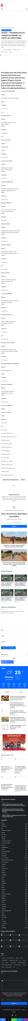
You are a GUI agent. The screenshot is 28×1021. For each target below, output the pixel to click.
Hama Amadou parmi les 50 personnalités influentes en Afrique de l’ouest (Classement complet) (17, 705)
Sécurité (4, 904)
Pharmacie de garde (10, 27)
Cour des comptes (6, 843)
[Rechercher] (26, 9)
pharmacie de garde (21, 962)
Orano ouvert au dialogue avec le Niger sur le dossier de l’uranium (6, 769)
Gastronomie (4, 868)
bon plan (3, 957)
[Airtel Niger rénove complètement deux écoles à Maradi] (23, 948)
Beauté (3, 832)
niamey (24, 960)
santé (23, 479)
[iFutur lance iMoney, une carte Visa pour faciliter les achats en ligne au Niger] (5, 936)
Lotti (3, 879)
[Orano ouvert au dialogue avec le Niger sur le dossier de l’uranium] (7, 761)
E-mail (3, 635)
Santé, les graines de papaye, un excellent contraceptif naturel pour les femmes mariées (18, 698)
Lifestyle (4, 872)
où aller (7, 962)
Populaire (7, 692)
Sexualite (4, 906)
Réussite (4, 900)
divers (22, 957)
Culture (3, 845)
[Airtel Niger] (14, 2)
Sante (3, 902)
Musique (4, 889)
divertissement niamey (13, 960)
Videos (3, 925)
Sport (3, 912)
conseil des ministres (6, 840)
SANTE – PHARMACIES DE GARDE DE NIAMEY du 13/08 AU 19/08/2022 (20, 599)
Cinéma (3, 838)
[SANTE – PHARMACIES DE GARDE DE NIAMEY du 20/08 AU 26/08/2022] (7, 592)
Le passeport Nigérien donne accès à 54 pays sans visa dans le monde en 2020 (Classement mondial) (18, 719)
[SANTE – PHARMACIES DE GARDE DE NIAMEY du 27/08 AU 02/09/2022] (21, 578)
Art (2, 828)
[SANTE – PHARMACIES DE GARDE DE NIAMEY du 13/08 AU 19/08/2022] (21, 592)
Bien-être (4, 834)
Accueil (4, 27)
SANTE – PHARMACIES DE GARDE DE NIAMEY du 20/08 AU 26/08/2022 (7, 599)
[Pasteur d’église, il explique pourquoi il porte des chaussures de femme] (5, 712)
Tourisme (4, 921)
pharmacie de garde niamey (11, 479)
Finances (4, 864)
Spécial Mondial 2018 (6, 910)
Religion (3, 898)
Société (3, 908)
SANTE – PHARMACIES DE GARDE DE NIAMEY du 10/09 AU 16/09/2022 (7, 584)
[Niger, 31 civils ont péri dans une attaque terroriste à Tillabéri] (23, 942)
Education (4, 855)
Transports (4, 923)
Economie (4, 853)
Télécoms (4, 915)
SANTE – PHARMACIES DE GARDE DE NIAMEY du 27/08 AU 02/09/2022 (20, 584)
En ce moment (5, 857)
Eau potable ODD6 (6, 851)
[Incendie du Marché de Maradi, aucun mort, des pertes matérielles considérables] (7, 779)
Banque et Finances (6, 830)
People (3, 891)
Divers (3, 849)
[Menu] (1, 9)
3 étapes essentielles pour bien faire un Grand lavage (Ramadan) (17, 727)
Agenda (3, 824)
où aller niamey (13, 962)
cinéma (17, 957)
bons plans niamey (10, 957)
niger (3, 962)
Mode (3, 887)
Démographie (5, 847)
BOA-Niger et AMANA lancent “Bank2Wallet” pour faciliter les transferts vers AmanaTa (20, 769)
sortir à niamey (8, 967)
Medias (3, 881)
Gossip (3, 870)
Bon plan (4, 836)
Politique (4, 896)
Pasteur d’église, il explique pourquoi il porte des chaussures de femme (18, 712)
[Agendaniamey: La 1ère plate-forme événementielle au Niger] (8, 9)
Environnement (5, 862)
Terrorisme (4, 917)
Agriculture (4, 826)
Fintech (3, 866)
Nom (2, 630)
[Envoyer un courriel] (9, 49)
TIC (2, 919)
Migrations (4, 883)
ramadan (24, 964)
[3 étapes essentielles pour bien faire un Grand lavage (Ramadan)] (5, 727)
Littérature (4, 874)
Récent (21, 692)
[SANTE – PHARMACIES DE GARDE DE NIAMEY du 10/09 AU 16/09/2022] (7, 578)
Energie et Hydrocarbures (7, 860)
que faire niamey (17, 964)
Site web (3, 641)
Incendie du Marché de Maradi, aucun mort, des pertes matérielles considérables (6, 786)
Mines (3, 885)
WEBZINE (4, 927)
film (20, 960)
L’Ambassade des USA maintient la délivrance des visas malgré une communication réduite (21, 788)
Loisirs (3, 876)
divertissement (4, 960)
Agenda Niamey (6, 49)
